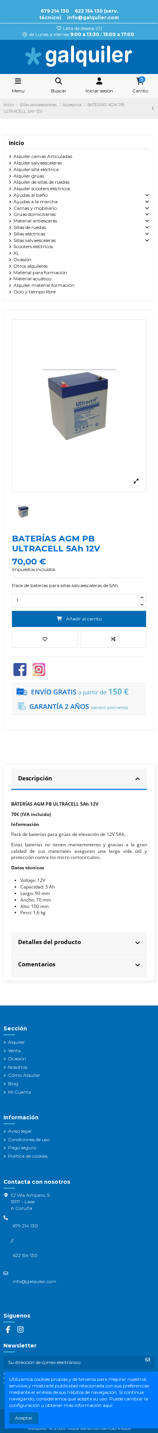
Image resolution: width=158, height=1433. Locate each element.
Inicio (16, 143)
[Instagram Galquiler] (38, 669)
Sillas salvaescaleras (34, 240)
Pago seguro (22, 1147)
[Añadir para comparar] (113, 639)
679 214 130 (55, 11)
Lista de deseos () (82, 28)
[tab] (79, 779)
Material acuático (32, 278)
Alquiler (16, 1042)
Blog (13, 1083)
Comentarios (36, 964)
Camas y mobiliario (35, 208)
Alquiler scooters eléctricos (41, 188)
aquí (107, 1405)
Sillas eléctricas (29, 234)
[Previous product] (153, 108)
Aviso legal (19, 1131)
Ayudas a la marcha (35, 201)
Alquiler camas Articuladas (42, 156)
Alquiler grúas (28, 176)
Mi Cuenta (19, 1092)
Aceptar (24, 1418)
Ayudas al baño (30, 195)
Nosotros (17, 1067)
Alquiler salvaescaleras (37, 163)
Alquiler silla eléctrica (36, 169)
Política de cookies (28, 1156)
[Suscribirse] (148, 1359)
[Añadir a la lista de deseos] (44, 639)
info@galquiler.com (93, 17)
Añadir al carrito (84, 619)
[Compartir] (19, 669)
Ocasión (22, 259)
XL (16, 253)
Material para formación (40, 272)
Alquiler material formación (43, 285)
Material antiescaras (35, 221)
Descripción (35, 778)
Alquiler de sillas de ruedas (41, 182)
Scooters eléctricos (33, 246)
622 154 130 (25, 1255)
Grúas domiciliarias (34, 214)
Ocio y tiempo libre (34, 291)
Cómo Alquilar (24, 1075)
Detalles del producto (49, 942)
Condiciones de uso (28, 1139)
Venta (14, 1050)
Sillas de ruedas (29, 227)
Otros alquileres (30, 266)
